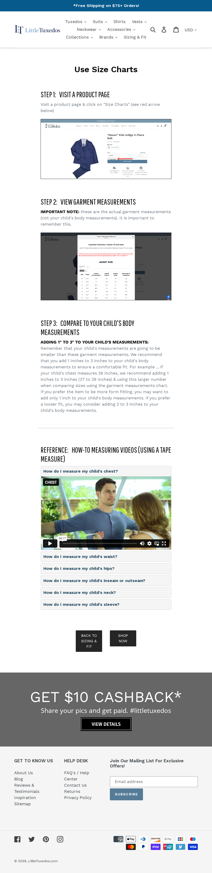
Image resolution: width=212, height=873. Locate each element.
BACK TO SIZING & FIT (89, 640)
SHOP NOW (123, 638)
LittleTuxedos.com (43, 861)
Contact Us (75, 785)
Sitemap (22, 803)
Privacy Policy (78, 797)
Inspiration (25, 797)
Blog (18, 779)
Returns (72, 791)
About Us (23, 772)
